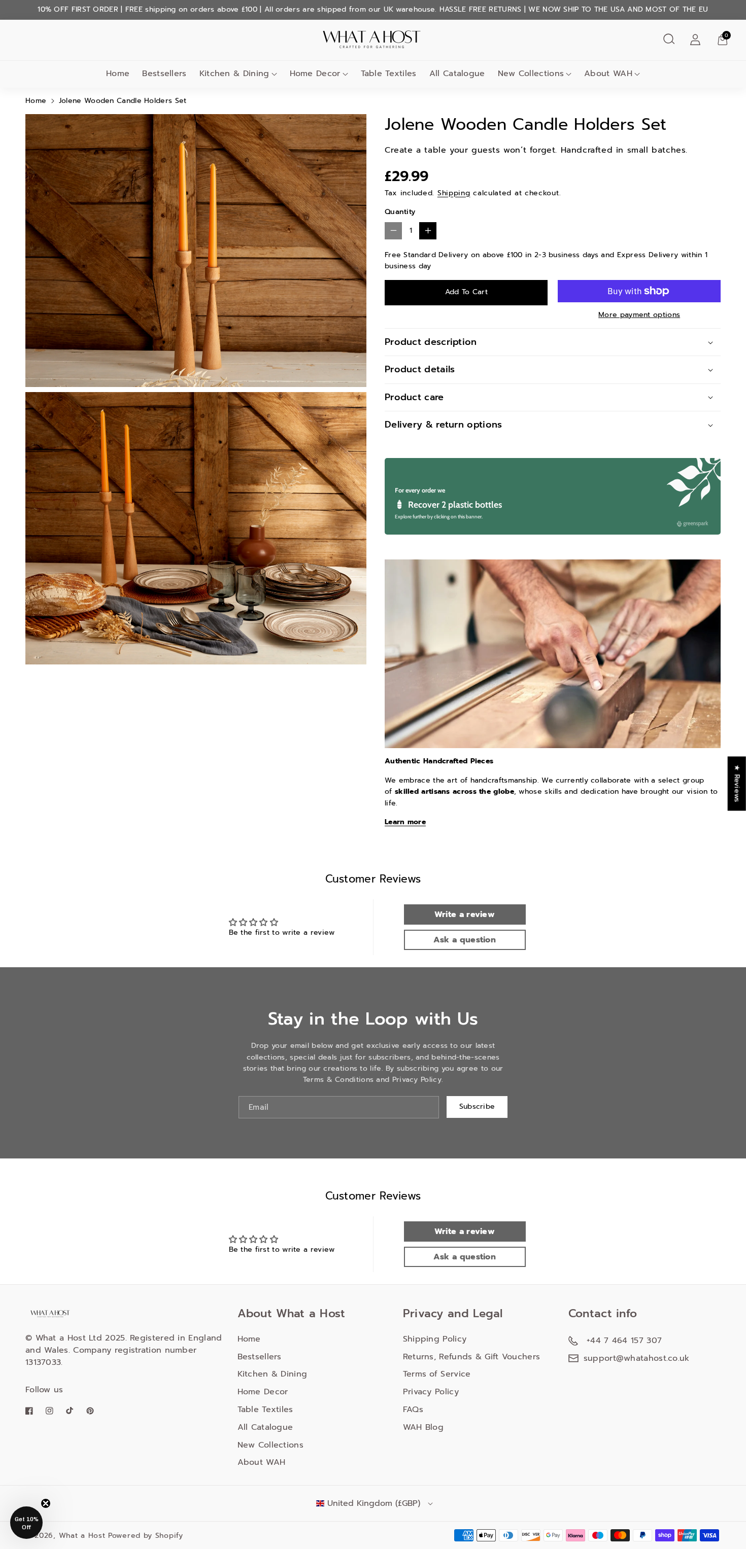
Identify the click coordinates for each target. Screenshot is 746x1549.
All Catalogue (265, 1427)
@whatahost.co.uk (653, 1358)
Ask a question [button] (464, 940)
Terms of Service (437, 1374)
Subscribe (477, 1106)
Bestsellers (260, 1357)
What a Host (82, 1535)
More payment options (639, 314)
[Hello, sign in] (695, 39)
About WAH (608, 73)
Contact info (602, 1313)
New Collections (531, 73)
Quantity (400, 211)
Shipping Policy (435, 1339)
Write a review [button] (464, 914)
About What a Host (292, 1313)
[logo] (50, 1313)
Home (35, 100)
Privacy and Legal (453, 1313)
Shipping (453, 193)
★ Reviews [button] (737, 783)
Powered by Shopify (145, 1535)
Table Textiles (265, 1409)
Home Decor (315, 73)
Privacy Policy (431, 1392)
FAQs (413, 1409)
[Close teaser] (46, 1503)
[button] (669, 39)
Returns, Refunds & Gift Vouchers (471, 1357)
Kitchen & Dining (234, 73)
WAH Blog (423, 1427)
